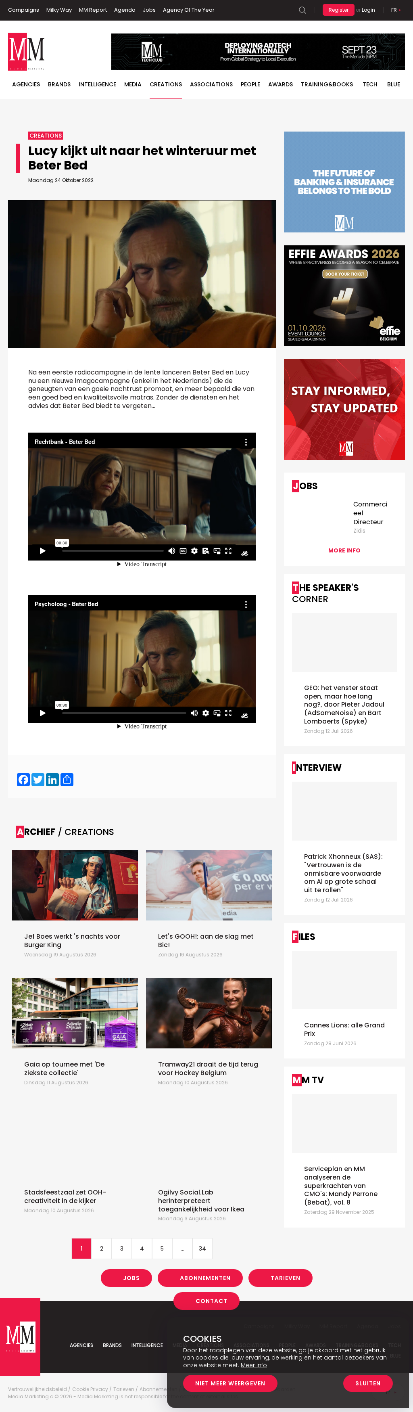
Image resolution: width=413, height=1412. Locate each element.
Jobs (149, 10)
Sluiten (368, 1383)
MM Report (93, 10)
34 (202, 1249)
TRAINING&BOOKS (327, 84)
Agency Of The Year (189, 10)
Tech (370, 84)
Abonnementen (205, 1278)
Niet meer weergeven (230, 1383)
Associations (211, 84)
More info (344, 550)
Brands (59, 84)
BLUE (393, 84)
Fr (394, 9)
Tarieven (285, 1278)
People (250, 84)
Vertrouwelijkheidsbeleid (37, 1389)
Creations (166, 84)
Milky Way (59, 10)
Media (133, 84)
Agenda (125, 10)
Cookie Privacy (90, 1389)
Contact (211, 1301)
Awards (280, 84)
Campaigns (23, 10)
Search (302, 10)
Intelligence (97, 84)
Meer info (254, 1365)
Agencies (26, 84)
